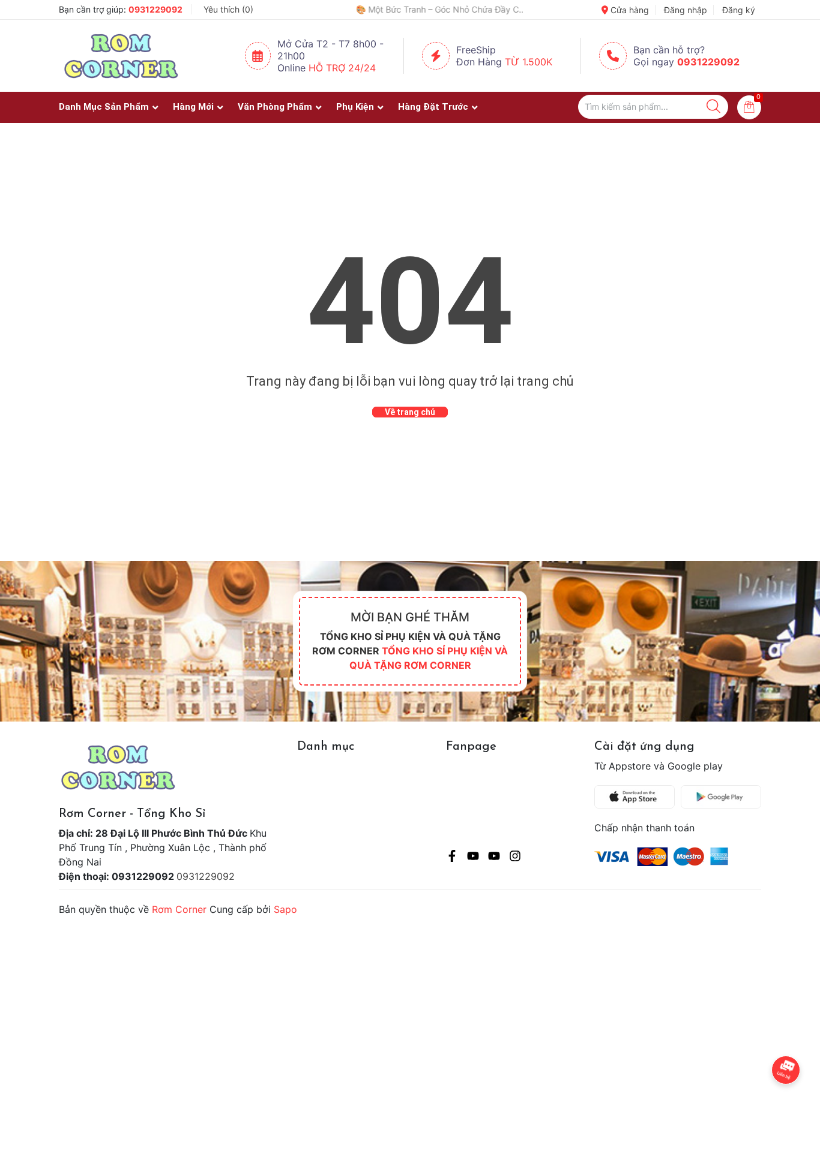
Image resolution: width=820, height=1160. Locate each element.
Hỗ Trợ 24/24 (342, 68)
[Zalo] (494, 858)
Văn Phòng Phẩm (275, 106)
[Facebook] (452, 858)
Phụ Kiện (355, 106)
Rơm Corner (179, 909)
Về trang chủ (410, 412)
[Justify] (713, 107)
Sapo (285, 909)
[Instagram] (515, 858)
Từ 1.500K (528, 62)
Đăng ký (738, 10)
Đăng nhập (685, 10)
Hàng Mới (193, 106)
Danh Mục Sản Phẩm (104, 106)
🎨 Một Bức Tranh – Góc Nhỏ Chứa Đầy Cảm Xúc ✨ (390, 9)
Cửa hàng (628, 10)
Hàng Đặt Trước (433, 106)
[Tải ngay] (637, 797)
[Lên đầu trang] (787, 1103)
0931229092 (155, 9)
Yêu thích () (228, 9)
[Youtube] (473, 858)
